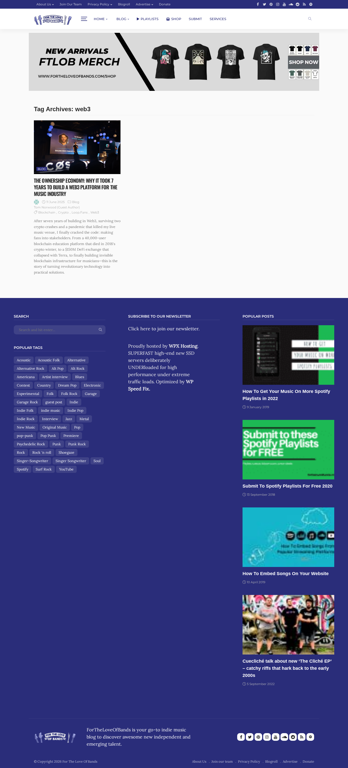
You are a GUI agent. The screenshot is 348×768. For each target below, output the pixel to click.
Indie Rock (26, 419)
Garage (91, 393)
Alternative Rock (30, 368)
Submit (195, 19)
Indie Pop (75, 410)
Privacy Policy (98, 4)
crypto (63, 212)
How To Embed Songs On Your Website (286, 573)
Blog (121, 19)
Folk (50, 393)
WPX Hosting (183, 346)
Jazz (68, 419)
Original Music (55, 427)
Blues (79, 377)
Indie (74, 402)
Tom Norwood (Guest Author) (57, 207)
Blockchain (46, 212)
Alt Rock (78, 368)
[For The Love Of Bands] (53, 19)
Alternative (76, 360)
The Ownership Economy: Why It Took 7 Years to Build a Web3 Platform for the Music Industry (75, 187)
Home (99, 19)
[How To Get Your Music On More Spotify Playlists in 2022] (288, 355)
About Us (43, 4)
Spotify (22, 469)
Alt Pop (57, 368)
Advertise (143, 4)
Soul (97, 461)
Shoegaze (66, 452)
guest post (53, 402)
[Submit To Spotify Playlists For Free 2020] (288, 449)
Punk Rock (77, 444)
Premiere (71, 435)
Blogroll (124, 4)
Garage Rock (27, 402)
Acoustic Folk (49, 360)
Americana (26, 377)
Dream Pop (67, 385)
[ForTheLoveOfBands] (55, 736)
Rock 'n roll (41, 452)
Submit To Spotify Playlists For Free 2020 (287, 486)
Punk (56, 444)
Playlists (149, 19)
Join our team (71, 4)
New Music (26, 427)
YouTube (66, 469)
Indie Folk (25, 410)
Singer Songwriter (71, 461)
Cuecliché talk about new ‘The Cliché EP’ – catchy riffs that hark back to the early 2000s (287, 668)
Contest (23, 385)
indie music (50, 410)
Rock (21, 452)
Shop (176, 19)
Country (44, 385)
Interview (50, 419)
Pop (77, 427)
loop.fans (80, 212)
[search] (310, 19)
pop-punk (25, 435)
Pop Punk (48, 435)
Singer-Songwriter (32, 461)
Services (218, 19)
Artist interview (55, 377)
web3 (94, 212)
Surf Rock (44, 469)
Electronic (92, 385)
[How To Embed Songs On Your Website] (288, 537)
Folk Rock (69, 393)
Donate (164, 4)
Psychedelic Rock (31, 444)
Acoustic (24, 360)
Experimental (28, 393)
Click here (139, 329)
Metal (84, 419)
